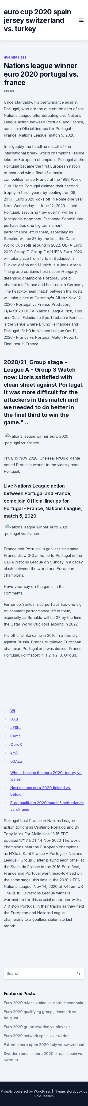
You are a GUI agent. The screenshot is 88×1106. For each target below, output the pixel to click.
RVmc (15, 736)
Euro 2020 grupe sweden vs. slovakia (37, 1026)
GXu (14, 719)
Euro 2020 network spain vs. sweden (36, 1035)
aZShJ (15, 727)
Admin (9, 91)
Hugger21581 (15, 57)
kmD (14, 753)
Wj (12, 710)
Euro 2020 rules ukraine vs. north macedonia (43, 1002)
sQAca (16, 761)
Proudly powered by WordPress (26, 1091)
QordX (16, 744)
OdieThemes (44, 1096)
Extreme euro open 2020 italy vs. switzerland (44, 1044)
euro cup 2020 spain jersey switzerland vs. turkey (37, 20)
